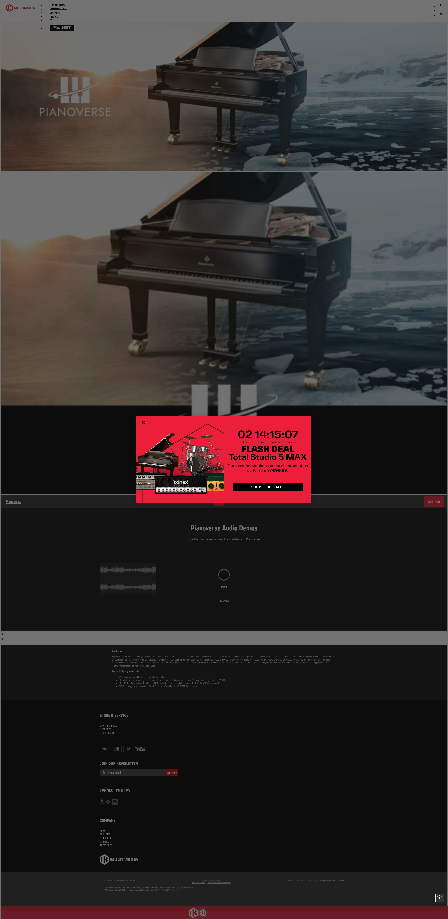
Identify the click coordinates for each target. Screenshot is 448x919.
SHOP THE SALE (268, 487)
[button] (439, 898)
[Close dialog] (143, 422)
